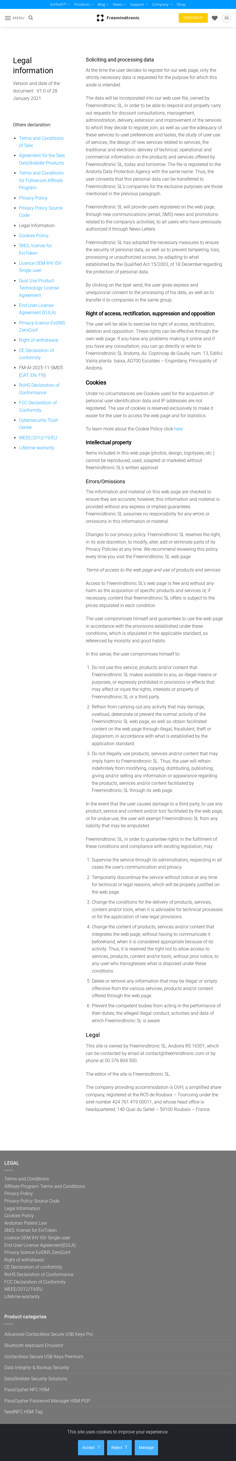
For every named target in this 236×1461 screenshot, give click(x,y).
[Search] (30, 17)
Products (82, 4)
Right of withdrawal (38, 340)
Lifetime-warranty (36, 448)
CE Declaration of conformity (33, 1267)
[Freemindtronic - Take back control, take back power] (118, 17)
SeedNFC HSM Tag (23, 1411)
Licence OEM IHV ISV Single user (37, 1237)
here (178, 429)
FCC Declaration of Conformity (35, 1282)
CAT (24, 375)
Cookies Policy (34, 235)
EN (33, 375)
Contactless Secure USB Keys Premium (43, 1356)
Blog (101, 4)
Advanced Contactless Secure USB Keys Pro (48, 1334)
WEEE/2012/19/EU (38, 437)
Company (160, 4)
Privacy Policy (33, 198)
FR (41, 375)
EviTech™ (58, 4)
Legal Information (22, 1208)
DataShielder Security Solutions (35, 1378)
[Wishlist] (215, 18)
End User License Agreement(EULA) (40, 1245)
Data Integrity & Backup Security (36, 1367)
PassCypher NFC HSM (26, 1389)
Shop (181, 4)
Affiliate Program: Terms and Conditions (44, 1186)
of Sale (26, 145)
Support (137, 4)
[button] (14, 18)
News (117, 4)
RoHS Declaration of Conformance (38, 1274)
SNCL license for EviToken (30, 1230)
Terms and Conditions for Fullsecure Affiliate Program (41, 180)
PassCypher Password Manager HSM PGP (47, 1401)
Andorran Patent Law (25, 1223)
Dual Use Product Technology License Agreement (39, 288)
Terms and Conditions (41, 138)
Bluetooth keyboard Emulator (33, 1345)
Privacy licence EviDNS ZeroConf (37, 1252)
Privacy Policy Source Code (31, 1201)
